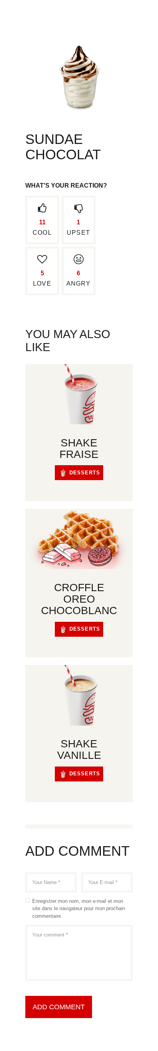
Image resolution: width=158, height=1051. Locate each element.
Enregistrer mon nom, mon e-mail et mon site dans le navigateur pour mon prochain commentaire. (78, 908)
